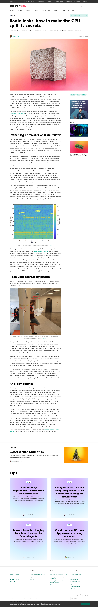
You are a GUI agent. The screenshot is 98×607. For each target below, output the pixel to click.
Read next (13, 447)
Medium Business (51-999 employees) (64, 1)
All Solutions (73, 588)
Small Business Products (36, 571)
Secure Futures (65, 10)
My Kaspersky (84, 6)
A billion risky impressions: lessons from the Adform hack (28, 490)
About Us (56, 10)
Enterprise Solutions (76, 571)
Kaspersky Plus (13, 577)
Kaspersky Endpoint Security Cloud (38, 577)
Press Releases (36, 598)
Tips (29, 482)
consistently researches (17, 114)
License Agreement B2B (63, 594)
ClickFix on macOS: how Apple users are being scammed (69, 533)
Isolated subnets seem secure (78, 138)
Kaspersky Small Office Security (37, 574)
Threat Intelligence (75, 586)
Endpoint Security (75, 579)
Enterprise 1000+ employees (81, 1)
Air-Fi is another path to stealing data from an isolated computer (78, 155)
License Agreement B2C (53, 594)
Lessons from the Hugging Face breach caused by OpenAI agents (28, 533)
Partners (21, 598)
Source (50, 245)
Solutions (12, 10)
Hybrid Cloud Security (76, 581)
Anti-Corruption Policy (43, 594)
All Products (12, 581)
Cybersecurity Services (76, 574)
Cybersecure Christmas (27, 452)
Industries (20, 10)
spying (83, 94)
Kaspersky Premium (14, 579)
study (19, 97)
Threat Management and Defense (79, 577)
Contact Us (12, 598)
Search (87, 15)
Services (36, 10)
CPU (78, 94)
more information (56, 604)
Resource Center (46, 10)
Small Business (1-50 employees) (45, 1)
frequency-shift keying (40, 251)
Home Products (30, 1)
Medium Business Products (57, 571)
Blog (73, 10)
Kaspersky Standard (14, 574)
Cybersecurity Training (76, 584)
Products (28, 10)
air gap (13, 15)
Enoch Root (16, 36)
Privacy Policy (35, 594)
